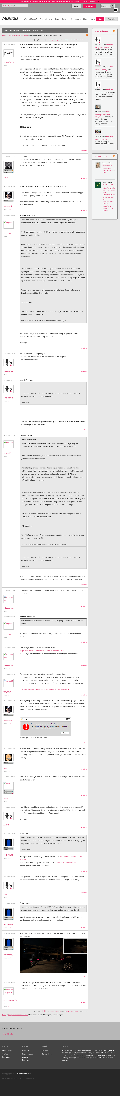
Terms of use (47, 1054)
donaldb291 (109, 89)
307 (9, 181)
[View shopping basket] (116, 9)
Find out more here (89, 1)
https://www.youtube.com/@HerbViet (108, 208)
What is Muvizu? (30, 19)
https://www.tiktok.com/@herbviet (108, 197)
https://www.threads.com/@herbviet (109, 190)
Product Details (46, 19)
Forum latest (101, 31)
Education (6, 1057)
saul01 (108, 111)
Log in (76, 6)
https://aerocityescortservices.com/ (109, 170)
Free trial (111, 19)
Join (89, 6)
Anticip (6, 825)
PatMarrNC (8, 206)
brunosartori (8, 371)
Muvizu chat (101, 156)
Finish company (101, 70)
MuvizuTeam (9, 62)
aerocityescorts (107, 165)
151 (9, 801)
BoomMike (109, 136)
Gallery (65, 19)
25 (8, 65)
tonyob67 (7, 233)
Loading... (8, 1034)
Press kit (25, 1051)
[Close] (98, 1)
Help (91, 19)
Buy (100, 19)
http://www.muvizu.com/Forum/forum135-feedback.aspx (42, 651)
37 (8, 828)
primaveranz (8, 608)
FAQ (42, 31)
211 (9, 236)
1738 (9, 209)
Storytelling (99, 92)
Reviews (25, 1060)
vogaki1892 (109, 44)
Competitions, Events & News (18, 35)
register (58, 40)
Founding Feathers (102, 139)
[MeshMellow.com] (23, 1073)
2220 (9, 858)
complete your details (71, 40)
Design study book (102, 47)
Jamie (6, 798)
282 (9, 771)
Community (75, 19)
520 (9, 611)
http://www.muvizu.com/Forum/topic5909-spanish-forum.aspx (44, 689)
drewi (6, 178)
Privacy (45, 1051)
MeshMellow (7, 1051)
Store (57, 19)
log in (52, 40)
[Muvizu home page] (10, 17)
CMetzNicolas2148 (108, 185)
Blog (85, 19)
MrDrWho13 (8, 855)
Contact (5, 1054)
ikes (5, 768)
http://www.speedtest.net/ (67, 862)
